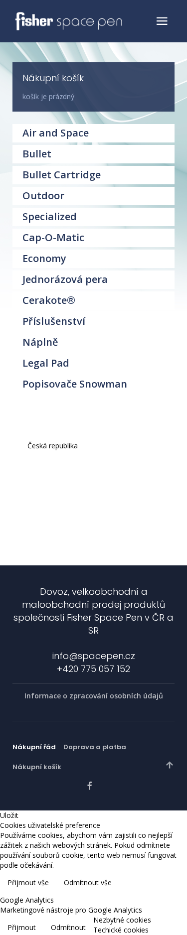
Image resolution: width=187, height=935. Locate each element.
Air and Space (55, 132)
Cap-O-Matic (53, 237)
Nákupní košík (36, 767)
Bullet (36, 153)
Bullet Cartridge (61, 174)
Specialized (49, 216)
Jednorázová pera (65, 279)
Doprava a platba (94, 747)
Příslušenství (53, 321)
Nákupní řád (34, 747)
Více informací (156, 883)
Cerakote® (48, 300)
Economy (44, 258)
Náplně (40, 342)
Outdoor (43, 195)
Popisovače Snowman (74, 384)
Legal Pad (45, 363)
